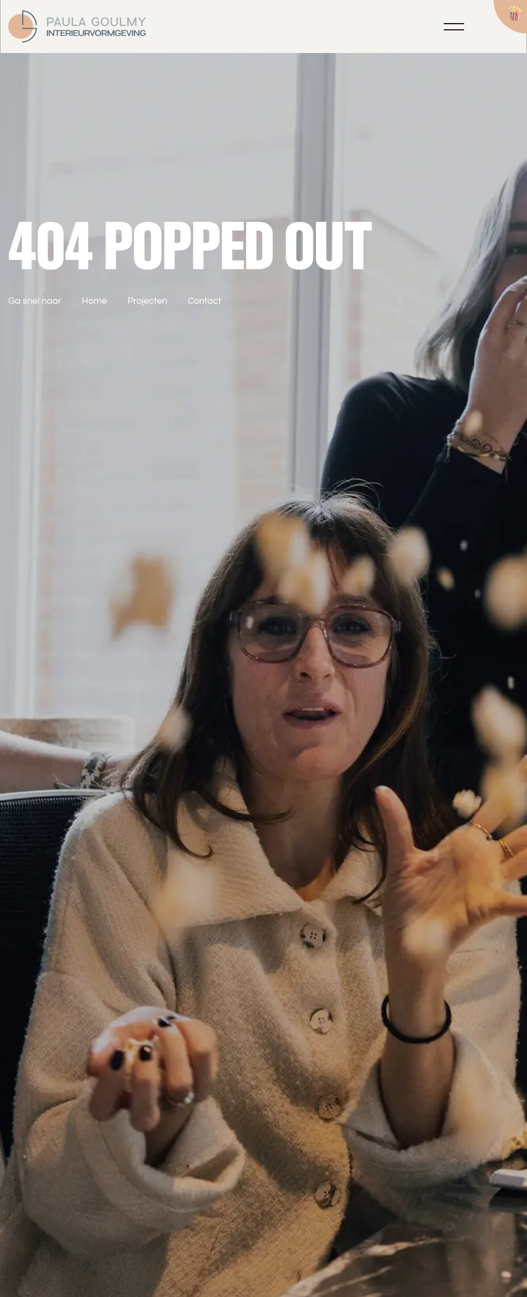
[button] (453, 26)
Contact (204, 301)
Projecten (147, 301)
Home (94, 301)
